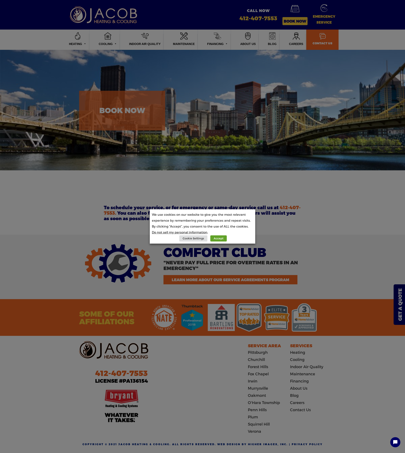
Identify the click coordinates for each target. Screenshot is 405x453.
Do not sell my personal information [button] (179, 232)
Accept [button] (218, 238)
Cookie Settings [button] (193, 238)
